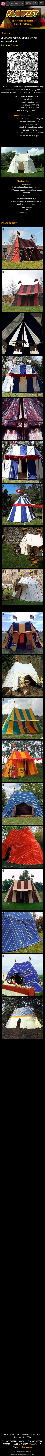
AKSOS (19, 1454)
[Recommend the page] (12, 4)
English (18, 3)
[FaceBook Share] (8, 4)
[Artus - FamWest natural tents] (22, 162)
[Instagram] (3, 4)
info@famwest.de (24, 1447)
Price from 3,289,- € (9, 45)
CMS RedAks (27, 1454)
